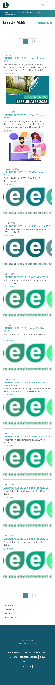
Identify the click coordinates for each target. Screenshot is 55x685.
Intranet (26, 667)
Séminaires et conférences (31, 12)
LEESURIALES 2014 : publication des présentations (24, 384)
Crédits (13, 657)
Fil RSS (28, 652)
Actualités (15, 12)
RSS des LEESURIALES (43, 23)
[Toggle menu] (49, 5)
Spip (34, 644)
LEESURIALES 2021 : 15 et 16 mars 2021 (24, 117)
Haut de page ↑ (15, 652)
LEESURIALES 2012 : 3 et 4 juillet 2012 (26, 539)
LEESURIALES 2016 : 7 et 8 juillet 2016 (26, 277)
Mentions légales (28, 657)
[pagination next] (34, 41)
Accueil (5, 12)
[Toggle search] (44, 5)
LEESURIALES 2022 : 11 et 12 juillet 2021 (24, 60)
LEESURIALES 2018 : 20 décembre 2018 (23, 173)
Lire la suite (8, 73)
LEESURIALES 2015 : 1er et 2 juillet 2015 (23, 330)
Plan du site (39, 652)
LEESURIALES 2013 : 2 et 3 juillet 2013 (26, 487)
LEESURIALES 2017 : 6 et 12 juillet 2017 (26, 226)
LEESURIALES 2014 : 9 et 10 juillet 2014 (26, 436)
